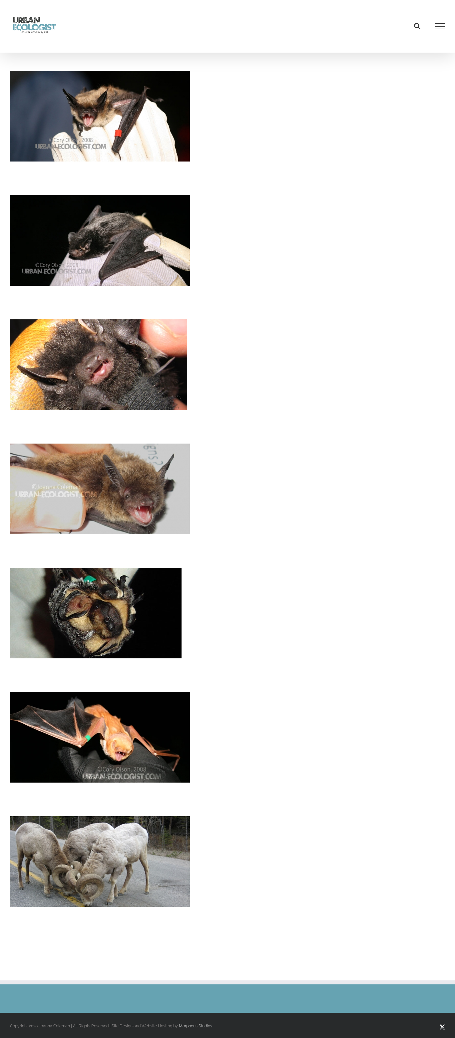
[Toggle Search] (417, 26)
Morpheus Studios (195, 1026)
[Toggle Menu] (440, 26)
